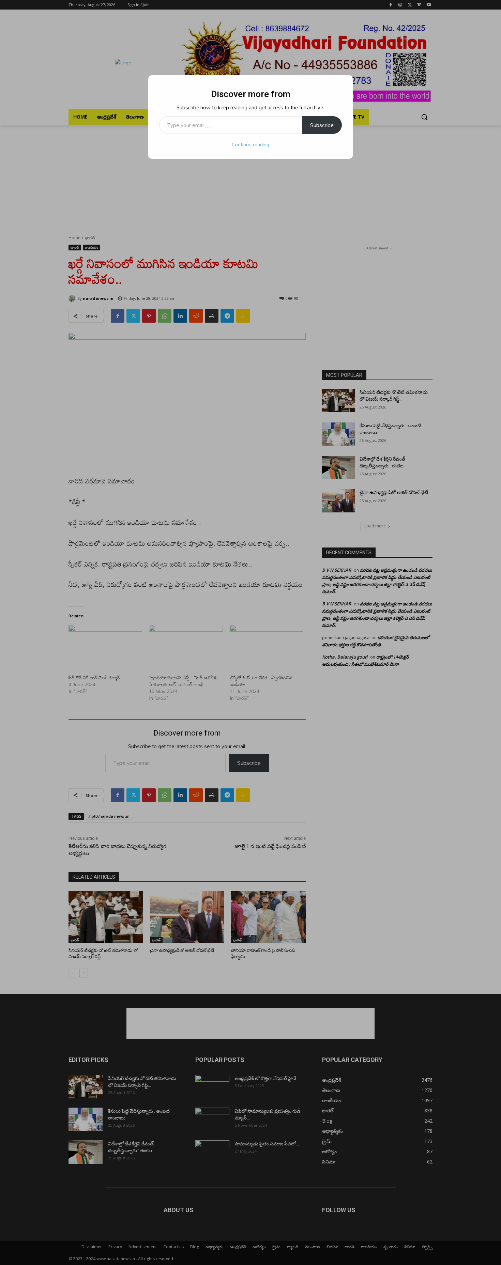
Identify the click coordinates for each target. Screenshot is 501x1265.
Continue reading (250, 144)
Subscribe (322, 125)
